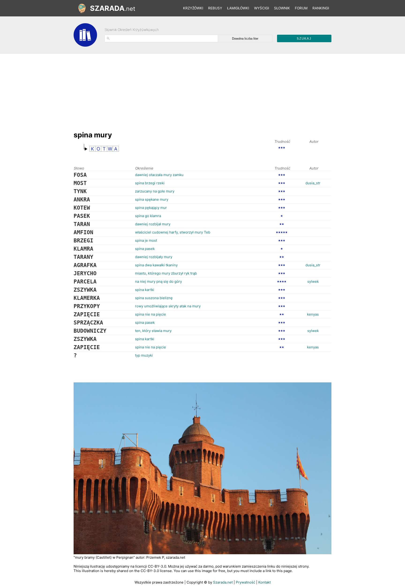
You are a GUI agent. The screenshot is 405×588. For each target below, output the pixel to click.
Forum (301, 8)
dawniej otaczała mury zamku (159, 175)
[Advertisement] (159, 90)
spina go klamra (148, 216)
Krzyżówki (193, 8)
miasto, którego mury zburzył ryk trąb (166, 273)
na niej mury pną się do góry (158, 281)
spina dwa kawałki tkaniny (156, 265)
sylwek (313, 281)
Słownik (282, 8)
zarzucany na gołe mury (154, 191)
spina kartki (144, 289)
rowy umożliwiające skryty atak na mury (168, 306)
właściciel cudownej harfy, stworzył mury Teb (172, 232)
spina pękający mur (151, 207)
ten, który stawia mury (153, 330)
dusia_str (312, 183)
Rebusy (215, 8)
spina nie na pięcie (150, 314)
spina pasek (145, 248)
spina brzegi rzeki (150, 183)
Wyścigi (261, 8)
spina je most (146, 240)
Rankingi (320, 8)
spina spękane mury (151, 199)
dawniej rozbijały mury (153, 257)
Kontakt (264, 582)
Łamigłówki (238, 8)
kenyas (313, 314)
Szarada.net (223, 582)
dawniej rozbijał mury (152, 224)
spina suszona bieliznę (154, 298)
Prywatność (245, 582)
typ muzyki (144, 355)
